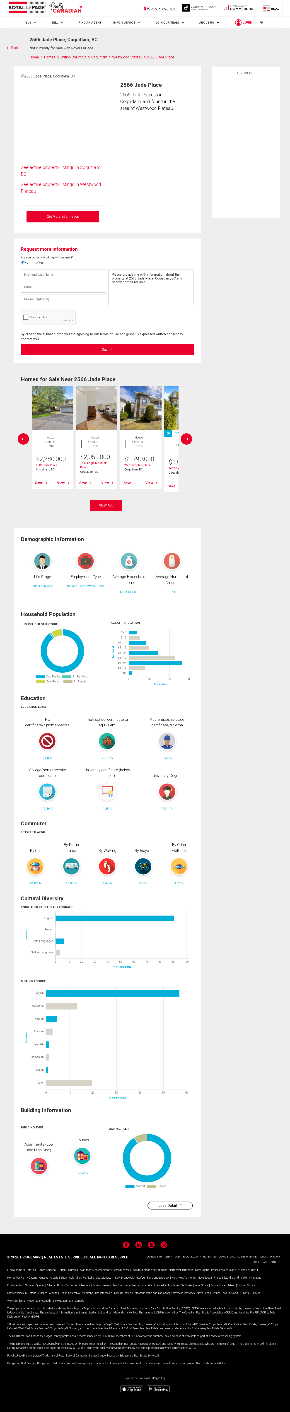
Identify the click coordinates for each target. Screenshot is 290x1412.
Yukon (242, 1270)
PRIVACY (275, 1256)
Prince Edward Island (223, 1270)
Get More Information (63, 217)
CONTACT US (154, 1256)
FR (261, 22)
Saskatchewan (101, 1270)
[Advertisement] (246, 146)
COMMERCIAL (226, 1256)
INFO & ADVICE (124, 22)
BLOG (186, 1256)
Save (39, 483)
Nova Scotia (202, 1270)
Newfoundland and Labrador (150, 1270)
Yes (41, 262)
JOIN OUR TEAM (167, 22)
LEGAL (264, 1256)
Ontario (30, 1270)
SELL (54, 22)
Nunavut (253, 1270)
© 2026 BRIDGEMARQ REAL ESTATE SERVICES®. (48, 1257)
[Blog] (271, 8)
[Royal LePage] (45, 8)
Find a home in (16, 1270)
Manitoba (85, 1270)
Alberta (51, 1270)
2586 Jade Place (46, 465)
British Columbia (68, 1270)
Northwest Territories (181, 1270)
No (26, 262)
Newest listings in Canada (68, 1300)
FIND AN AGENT (90, 22)
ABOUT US (206, 22)
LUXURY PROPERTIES (203, 1256)
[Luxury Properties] (200, 8)
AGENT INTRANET (247, 1256)
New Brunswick (121, 1270)
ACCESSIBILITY (271, 1262)
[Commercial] (240, 8)
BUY (28, 22)
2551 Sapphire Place (137, 465)
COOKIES (256, 1262)
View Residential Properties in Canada (29, 1300)
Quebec (40, 1270)
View (61, 483)
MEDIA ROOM (172, 1256)
